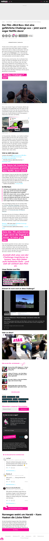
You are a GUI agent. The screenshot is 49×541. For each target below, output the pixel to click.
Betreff (4, 427)
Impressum (28, 536)
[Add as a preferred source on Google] (23, 36)
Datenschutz (41, 536)
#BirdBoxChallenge (16, 157)
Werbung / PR (16, 536)
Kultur (15, 399)
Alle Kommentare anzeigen (15, 508)
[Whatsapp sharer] (8, 328)
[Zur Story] (24, 522)
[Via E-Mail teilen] (9, 36)
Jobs (23, 536)
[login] (2, 539)
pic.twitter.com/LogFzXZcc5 (9, 225)
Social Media (11, 397)
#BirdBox (23, 155)
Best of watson (23, 399)
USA (17, 397)
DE (41, 1)
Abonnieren (24, 409)
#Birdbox (4, 223)
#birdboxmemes (16, 155)
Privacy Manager (24, 538)
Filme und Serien (13, 401)
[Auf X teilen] (6, 327)
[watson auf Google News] (30, 36)
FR (44, 1)
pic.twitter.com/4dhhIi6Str (9, 158)
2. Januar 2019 (19, 183)
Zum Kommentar (10, 470)
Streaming (22, 401)
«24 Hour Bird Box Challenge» (11, 205)
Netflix (5, 401)
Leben (4, 397)
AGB (34, 536)
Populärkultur (7, 399)
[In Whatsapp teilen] (6, 36)
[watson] (4, 1)
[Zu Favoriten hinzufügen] (16, 36)
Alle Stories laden (15, 391)
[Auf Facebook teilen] (3, 36)
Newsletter (8, 536)
